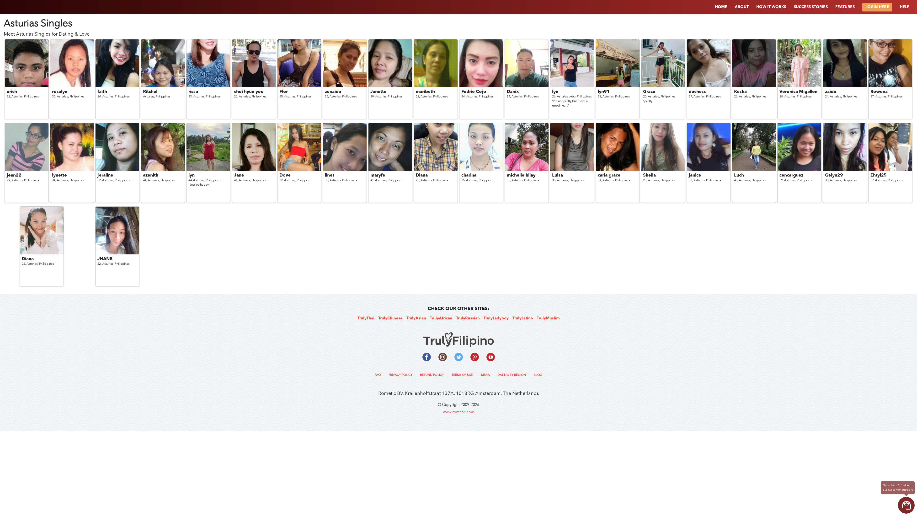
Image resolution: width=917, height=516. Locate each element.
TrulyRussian (468, 318)
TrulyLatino (522, 318)
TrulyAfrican (441, 318)
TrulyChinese (390, 318)
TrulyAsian (416, 318)
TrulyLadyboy (496, 318)
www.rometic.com (458, 412)
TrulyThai (365, 318)
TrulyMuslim (548, 318)
